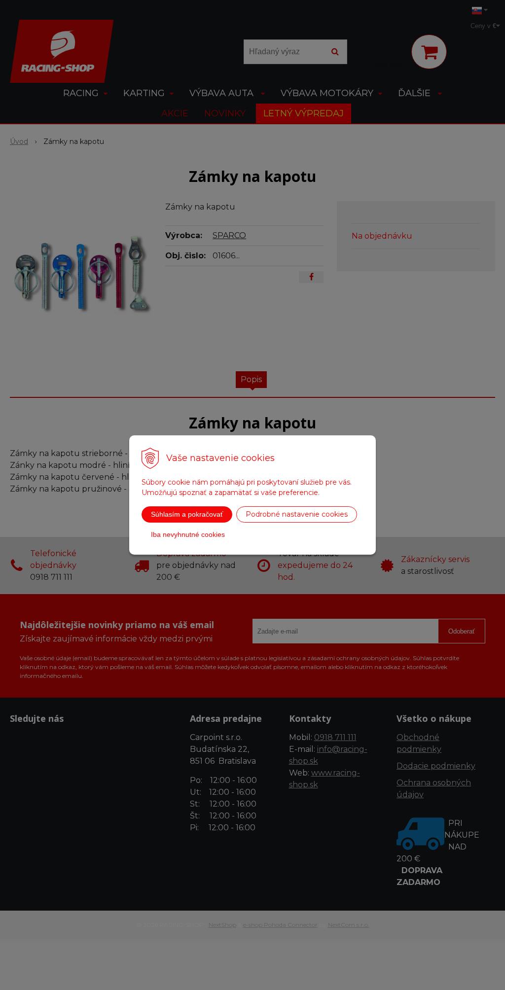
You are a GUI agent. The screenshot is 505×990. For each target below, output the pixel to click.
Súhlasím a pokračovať (187, 514)
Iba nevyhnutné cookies (188, 534)
